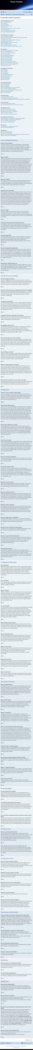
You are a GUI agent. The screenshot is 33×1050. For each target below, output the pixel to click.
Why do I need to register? (6, 22)
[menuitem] (4, 12)
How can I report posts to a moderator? (8, 61)
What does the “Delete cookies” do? (8, 31)
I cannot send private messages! (7, 96)
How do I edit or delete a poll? (6, 56)
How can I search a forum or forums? (8, 109)
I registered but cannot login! (6, 25)
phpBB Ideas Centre (5, 999)
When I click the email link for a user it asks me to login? (11, 46)
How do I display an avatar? (6, 43)
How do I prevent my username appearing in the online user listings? (14, 37)
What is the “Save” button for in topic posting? (9, 62)
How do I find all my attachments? (7, 127)
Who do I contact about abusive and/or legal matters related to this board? (15, 134)
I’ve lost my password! (5, 29)
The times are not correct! (6, 38)
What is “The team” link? (5, 92)
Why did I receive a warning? (6, 60)
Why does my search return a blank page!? (9, 111)
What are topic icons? (5, 79)
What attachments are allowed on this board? (9, 126)
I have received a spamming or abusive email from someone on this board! (15, 99)
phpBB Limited (8, 987)
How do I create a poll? (5, 54)
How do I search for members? (7, 112)
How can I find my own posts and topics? (9, 114)
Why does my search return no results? (8, 110)
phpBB (15, 332)
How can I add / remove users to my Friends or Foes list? (12, 104)
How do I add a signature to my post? (8, 52)
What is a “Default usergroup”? (7, 91)
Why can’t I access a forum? (6, 57)
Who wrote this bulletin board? (6, 131)
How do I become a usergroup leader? (8, 88)
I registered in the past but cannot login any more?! (10, 28)
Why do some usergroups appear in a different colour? (11, 90)
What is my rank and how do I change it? (9, 44)
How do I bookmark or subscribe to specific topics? (11, 119)
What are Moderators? (5, 85)
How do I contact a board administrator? (8, 135)
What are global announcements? (7, 74)
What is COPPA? (4, 23)
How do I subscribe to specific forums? (8, 120)
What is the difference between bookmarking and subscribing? (13, 118)
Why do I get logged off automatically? (8, 30)
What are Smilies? (4, 72)
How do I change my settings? (7, 36)
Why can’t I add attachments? (6, 59)
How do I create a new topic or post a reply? (9, 50)
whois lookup (4, 1013)
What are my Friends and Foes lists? (8, 103)
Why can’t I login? (4, 26)
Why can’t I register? (5, 24)
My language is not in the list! (6, 41)
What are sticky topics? (5, 77)
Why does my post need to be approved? (9, 64)
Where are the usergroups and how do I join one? (10, 87)
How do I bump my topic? (6, 65)
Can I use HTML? (4, 70)
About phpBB (4, 989)
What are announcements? (6, 75)
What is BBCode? (4, 69)
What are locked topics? (5, 78)
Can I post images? (4, 73)
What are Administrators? (6, 83)
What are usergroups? (5, 86)
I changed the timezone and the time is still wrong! (10, 39)
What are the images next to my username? (9, 42)
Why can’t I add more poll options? (7, 55)
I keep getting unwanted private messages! (9, 98)
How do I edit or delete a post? (7, 51)
